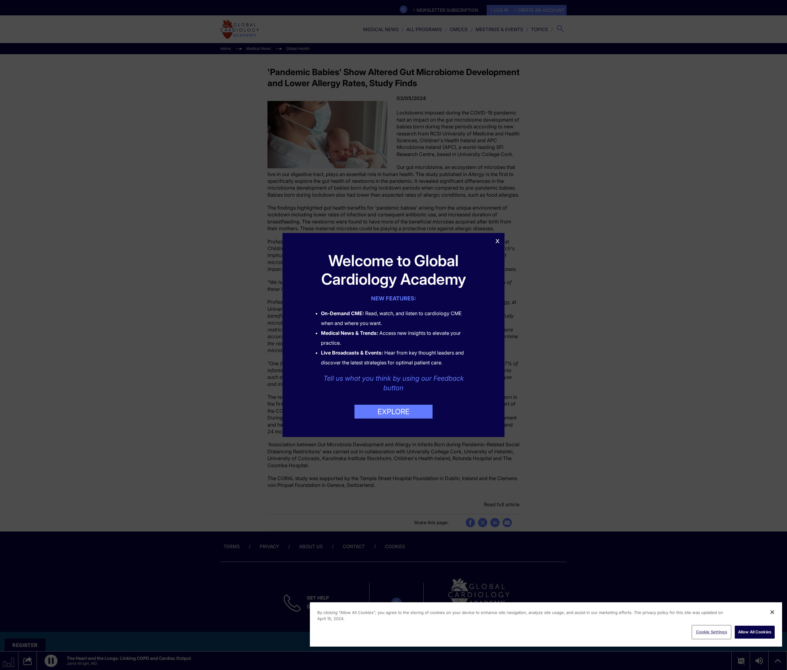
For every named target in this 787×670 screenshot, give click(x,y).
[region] (546, 624)
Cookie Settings (711, 631)
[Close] (772, 612)
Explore (393, 411)
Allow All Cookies (754, 631)
